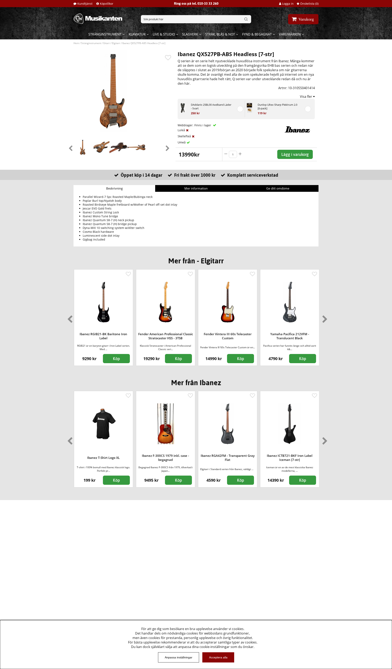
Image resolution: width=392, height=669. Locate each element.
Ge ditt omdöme (277, 188)
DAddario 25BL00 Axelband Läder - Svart (211, 106)
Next (167, 147)
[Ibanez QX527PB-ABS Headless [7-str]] (83, 147)
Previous (70, 147)
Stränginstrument (104, 34)
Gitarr (106, 43)
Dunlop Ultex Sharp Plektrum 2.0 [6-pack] (277, 106)
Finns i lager (203, 125)
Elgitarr (116, 43)
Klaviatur (137, 34)
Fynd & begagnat (257, 34)
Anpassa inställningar (178, 657)
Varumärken (290, 34)
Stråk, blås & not (220, 34)
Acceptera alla (218, 657)
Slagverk (190, 34)
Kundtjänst (84, 4)
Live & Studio (164, 34)
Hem (76, 43)
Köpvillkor (106, 4)
